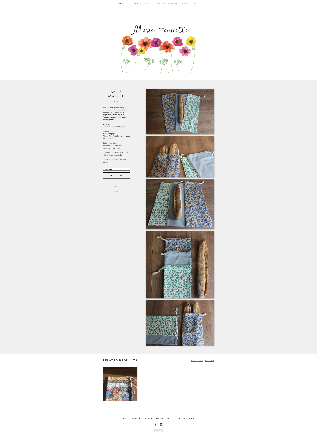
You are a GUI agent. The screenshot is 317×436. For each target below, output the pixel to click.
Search (191, 418)
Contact (185, 3)
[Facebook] (156, 424)
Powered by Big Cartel (158, 430)
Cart (195, 3)
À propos (137, 3)
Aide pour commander (166, 3)
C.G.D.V (148, 3)
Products (123, 3)
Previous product (197, 361)
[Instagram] (161, 424)
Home (125, 418)
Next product (209, 361)
